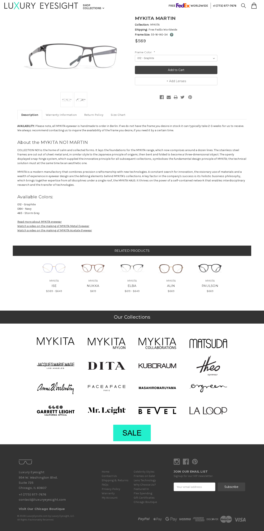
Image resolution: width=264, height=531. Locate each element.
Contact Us (109, 476)
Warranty (108, 493)
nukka (93, 286)
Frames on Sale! (144, 476)
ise (54, 286)
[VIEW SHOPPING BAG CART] (254, 5)
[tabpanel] (54, 274)
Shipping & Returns (115, 480)
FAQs (105, 484)
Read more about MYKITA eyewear (39, 222)
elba (132, 286)
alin (171, 286)
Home (105, 471)
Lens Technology (145, 480)
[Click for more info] (170, 34)
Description (29, 115)
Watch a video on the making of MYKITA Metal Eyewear (53, 226)
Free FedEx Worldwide (162, 29)
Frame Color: (145, 52)
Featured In (141, 489)
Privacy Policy (111, 489)
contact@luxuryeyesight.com (42, 499)
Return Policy (93, 115)
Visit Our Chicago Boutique (42, 509)
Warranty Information (61, 115)
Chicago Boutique (145, 502)
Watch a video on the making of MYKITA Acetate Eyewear (54, 230)
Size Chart (118, 115)
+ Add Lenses (176, 81)
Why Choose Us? (145, 484)
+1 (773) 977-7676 (224, 5)
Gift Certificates (144, 497)
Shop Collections (92, 7)
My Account (110, 497)
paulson (210, 286)
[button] (55, 341)
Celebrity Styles (144, 471)
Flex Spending (143, 493)
